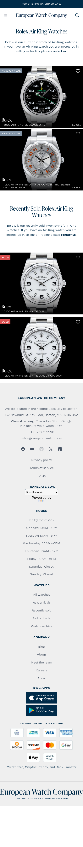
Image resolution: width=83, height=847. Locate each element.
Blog (41, 646)
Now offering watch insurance (41, 4)
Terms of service (41, 468)
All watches (41, 594)
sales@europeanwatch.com (41, 438)
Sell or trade (41, 618)
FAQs (41, 475)
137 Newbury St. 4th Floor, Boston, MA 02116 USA (41, 415)
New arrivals (41, 602)
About (41, 654)
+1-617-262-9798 (41, 432)
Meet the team (41, 662)
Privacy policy (41, 460)
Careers (41, 670)
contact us (58, 51)
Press (41, 678)
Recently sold (42, 610)
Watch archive (41, 626)
